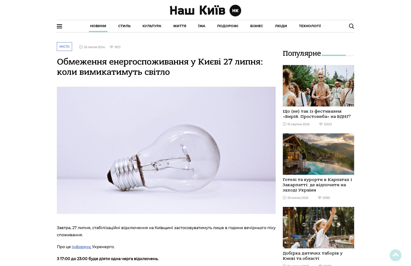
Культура (151, 26)
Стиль (124, 26)
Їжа (201, 26)
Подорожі (227, 26)
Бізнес (256, 26)
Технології (310, 26)
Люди (281, 26)
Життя (179, 26)
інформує (81, 247)
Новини (98, 26)
